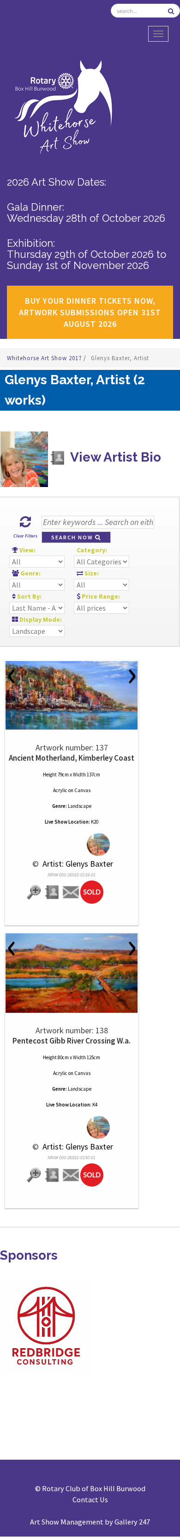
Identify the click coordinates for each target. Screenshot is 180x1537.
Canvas (82, 790)
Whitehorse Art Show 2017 (45, 358)
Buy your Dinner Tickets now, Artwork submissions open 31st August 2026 (90, 312)
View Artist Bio (114, 457)
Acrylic (60, 790)
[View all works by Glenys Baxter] (72, 844)
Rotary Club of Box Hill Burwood (93, 1488)
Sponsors (29, 1255)
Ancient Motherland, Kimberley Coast (71, 758)
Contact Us (90, 1499)
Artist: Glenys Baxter (77, 863)
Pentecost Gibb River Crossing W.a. (71, 1041)
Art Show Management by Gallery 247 (90, 1521)
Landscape (79, 806)
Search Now (73, 537)
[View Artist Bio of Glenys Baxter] (52, 892)
